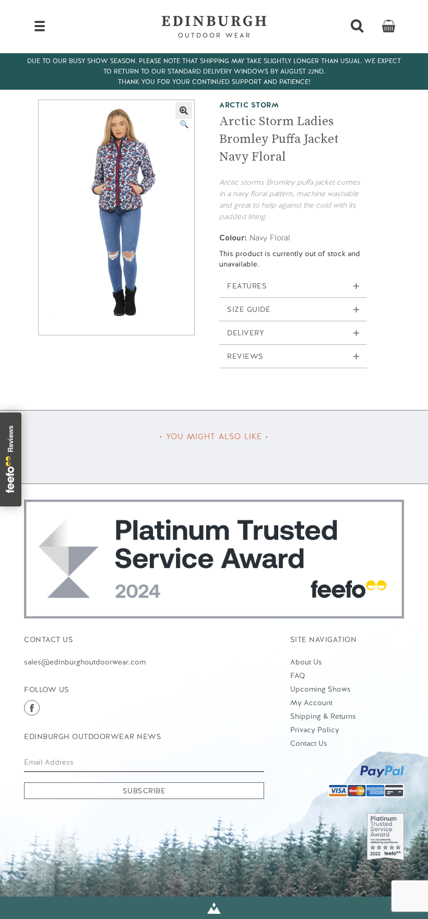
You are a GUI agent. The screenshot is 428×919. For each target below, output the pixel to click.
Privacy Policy (314, 729)
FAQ (297, 675)
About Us (306, 662)
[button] (183, 110)
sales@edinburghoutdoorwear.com (85, 662)
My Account (311, 702)
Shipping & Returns (323, 716)
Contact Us (308, 743)
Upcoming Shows (320, 689)
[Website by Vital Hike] (214, 908)
